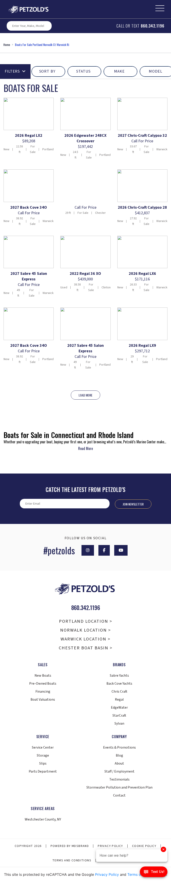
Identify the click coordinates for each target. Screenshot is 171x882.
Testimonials (119, 779)
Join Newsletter (133, 504)
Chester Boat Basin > (85, 648)
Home (6, 44)
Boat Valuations (43, 699)
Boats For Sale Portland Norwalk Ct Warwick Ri (42, 44)
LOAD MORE (85, 395)
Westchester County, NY (43, 819)
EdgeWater (119, 707)
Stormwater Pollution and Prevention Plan (119, 787)
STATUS (83, 71)
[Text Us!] (153, 873)
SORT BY (47, 71)
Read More (85, 448)
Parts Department (43, 771)
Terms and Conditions (71, 860)
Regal (119, 699)
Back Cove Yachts (119, 683)
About (119, 763)
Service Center (43, 747)
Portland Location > (85, 621)
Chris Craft (119, 691)
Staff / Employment (119, 771)
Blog (119, 755)
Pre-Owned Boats (42, 683)
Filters (12, 71)
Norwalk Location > (85, 630)
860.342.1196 (152, 26)
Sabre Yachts (119, 675)
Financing (42, 691)
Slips (43, 763)
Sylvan (119, 723)
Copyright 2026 (28, 846)
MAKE (119, 71)
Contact (119, 795)
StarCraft (119, 715)
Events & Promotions (119, 747)
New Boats (43, 675)
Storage (43, 755)
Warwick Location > (85, 639)
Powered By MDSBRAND (70, 846)
